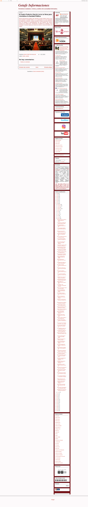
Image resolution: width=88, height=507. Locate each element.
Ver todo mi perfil (58, 24)
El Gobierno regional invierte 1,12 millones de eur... (61, 252)
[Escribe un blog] (41, 54)
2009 (57, 406)
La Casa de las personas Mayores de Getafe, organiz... (61, 342)
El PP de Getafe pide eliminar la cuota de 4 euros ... (62, 237)
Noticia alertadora (58, 72)
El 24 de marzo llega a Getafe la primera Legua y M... (61, 271)
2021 (57, 200)
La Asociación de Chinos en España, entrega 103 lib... (61, 351)
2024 (57, 196)
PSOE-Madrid (57, 419)
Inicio (37, 67)
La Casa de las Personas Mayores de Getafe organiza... (61, 242)
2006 (57, 410)
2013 (57, 400)
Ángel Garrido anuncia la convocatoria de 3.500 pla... (61, 385)
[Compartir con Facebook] (43, 54)
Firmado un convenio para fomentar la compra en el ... (61, 300)
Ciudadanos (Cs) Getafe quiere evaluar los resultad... (61, 382)
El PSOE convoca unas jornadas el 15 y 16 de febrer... (61, 315)
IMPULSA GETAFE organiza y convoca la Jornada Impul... (61, 356)
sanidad (27, 56)
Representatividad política (59, 99)
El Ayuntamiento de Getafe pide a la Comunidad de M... (61, 348)
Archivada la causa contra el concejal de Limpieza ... (61, 353)
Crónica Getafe (57, 151)
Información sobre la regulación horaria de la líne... (61, 226)
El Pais (56, 433)
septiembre (59, 208)
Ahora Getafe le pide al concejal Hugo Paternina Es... (61, 294)
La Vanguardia (57, 441)
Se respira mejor (58, 55)
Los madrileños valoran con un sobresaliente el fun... (61, 328)
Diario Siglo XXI (57, 427)
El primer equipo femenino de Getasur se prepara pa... (61, 326)
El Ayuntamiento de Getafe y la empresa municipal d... (61, 303)
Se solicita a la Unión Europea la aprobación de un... (61, 265)
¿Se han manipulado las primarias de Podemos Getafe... (61, 291)
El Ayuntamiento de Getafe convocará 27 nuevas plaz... (61, 370)
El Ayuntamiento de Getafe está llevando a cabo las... (61, 254)
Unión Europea (57, 459)
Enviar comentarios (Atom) (38, 71)
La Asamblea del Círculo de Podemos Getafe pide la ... (61, 280)
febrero (58, 218)
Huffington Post (57, 428)
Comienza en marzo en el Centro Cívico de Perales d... (61, 268)
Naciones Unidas (58, 461)
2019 (57, 203)
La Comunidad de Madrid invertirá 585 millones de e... (61, 229)
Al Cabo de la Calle (58, 148)
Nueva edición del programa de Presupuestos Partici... (61, 388)
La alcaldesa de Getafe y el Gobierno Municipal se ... (61, 263)
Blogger (52, 499)
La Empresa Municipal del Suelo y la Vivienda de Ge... (61, 234)
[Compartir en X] (42, 54)
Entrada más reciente (24, 67)
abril (58, 215)
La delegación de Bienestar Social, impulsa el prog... (61, 223)
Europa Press (57, 446)
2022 (57, 199)
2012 (57, 402)
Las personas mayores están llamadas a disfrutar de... (61, 245)
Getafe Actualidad (58, 140)
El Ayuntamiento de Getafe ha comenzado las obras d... (61, 373)
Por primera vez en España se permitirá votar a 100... (61, 250)
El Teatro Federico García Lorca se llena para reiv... (61, 305)
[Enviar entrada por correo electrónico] (38, 54)
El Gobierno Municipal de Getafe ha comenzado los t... (61, 320)
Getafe (23, 56)
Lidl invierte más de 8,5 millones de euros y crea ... (62, 231)
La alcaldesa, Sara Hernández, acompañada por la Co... (61, 285)
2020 (57, 201)
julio (58, 211)
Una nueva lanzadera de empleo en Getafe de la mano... (61, 345)
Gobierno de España (58, 453)
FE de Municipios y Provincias (60, 456)
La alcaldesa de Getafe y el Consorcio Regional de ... (61, 331)
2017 (57, 395)
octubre (58, 207)
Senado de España (58, 451)
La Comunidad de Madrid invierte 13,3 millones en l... (61, 239)
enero (58, 392)
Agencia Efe (57, 448)
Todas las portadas (58, 425)
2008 (57, 407)
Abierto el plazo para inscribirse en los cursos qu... (61, 260)
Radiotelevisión (57, 422)
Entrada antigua (48, 67)
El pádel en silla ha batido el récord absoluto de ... (61, 318)
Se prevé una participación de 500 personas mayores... (61, 359)
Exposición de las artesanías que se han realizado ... (61, 368)
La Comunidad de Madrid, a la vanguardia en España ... (61, 376)
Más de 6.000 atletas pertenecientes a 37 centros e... (60, 312)
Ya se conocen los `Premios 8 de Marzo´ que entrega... (62, 323)
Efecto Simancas (62, 60)
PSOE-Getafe (57, 420)
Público (56, 435)
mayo (58, 214)
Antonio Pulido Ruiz (64, 14)
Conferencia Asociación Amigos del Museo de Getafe (61, 257)
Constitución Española (58, 454)
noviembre (59, 205)
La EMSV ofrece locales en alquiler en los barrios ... (61, 277)
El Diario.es (57, 430)
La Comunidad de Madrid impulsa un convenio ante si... (61, 274)
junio (58, 212)
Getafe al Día (57, 143)
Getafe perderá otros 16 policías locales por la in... (61, 379)
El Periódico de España (59, 440)
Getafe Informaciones (33, 5)
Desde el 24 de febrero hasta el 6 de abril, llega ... (62, 288)
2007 (57, 409)
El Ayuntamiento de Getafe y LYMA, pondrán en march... (61, 220)
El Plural (56, 438)
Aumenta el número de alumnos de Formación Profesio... (61, 297)
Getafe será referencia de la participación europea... (61, 307)
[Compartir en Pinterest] (44, 54)
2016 (57, 396)
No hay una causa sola (63, 88)
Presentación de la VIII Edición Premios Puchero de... (61, 365)
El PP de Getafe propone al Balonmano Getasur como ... (61, 333)
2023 (57, 197)
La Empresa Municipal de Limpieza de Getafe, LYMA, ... (61, 336)
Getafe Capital (57, 141)
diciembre (59, 204)
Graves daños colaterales (59, 94)
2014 (57, 399)
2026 (57, 193)
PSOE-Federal (57, 417)
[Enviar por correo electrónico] (40, 54)
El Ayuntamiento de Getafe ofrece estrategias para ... (61, 247)
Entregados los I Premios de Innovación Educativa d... (61, 390)
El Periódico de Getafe (59, 146)
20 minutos (57, 443)
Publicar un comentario (25, 61)
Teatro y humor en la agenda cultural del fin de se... (61, 309)
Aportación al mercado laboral (60, 67)
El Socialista (57, 415)
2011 (57, 403)
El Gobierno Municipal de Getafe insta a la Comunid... (61, 362)
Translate (62, 161)
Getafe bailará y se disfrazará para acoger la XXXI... (61, 282)
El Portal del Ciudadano (59, 462)
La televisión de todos (58, 83)
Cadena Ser (57, 432)
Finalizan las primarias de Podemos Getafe (61, 339)
